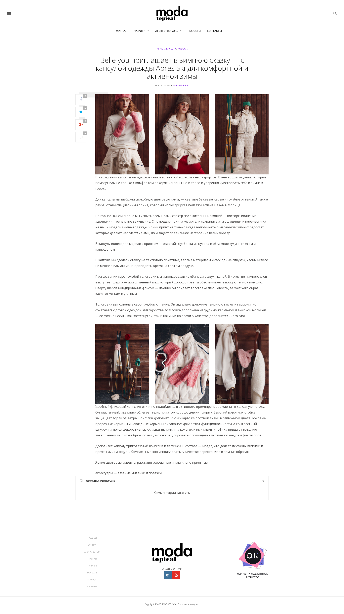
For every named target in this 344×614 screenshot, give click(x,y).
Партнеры (92, 565)
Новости (194, 31)
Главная (92, 537)
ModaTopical (181, 85)
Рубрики (140, 31)
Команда (92, 579)
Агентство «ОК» (166, 31)
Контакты (214, 31)
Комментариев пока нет (101, 481)
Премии (92, 558)
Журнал (121, 31)
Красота (171, 48)
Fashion (160, 48)
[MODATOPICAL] (172, 13)
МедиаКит (92, 586)
